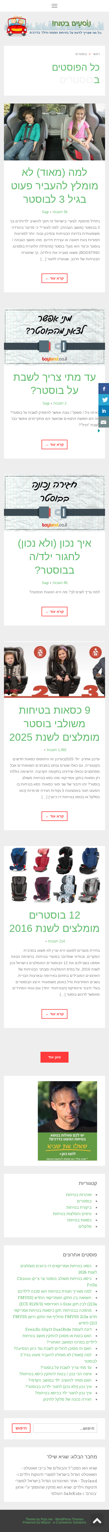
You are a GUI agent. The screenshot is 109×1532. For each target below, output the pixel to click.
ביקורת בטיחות (79, 1207)
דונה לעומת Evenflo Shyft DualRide (58, 1329)
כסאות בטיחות (79, 1220)
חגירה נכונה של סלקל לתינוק (67, 1399)
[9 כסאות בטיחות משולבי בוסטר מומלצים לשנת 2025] (54, 669)
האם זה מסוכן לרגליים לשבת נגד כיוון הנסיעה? (53, 1348)
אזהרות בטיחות (79, 1194)
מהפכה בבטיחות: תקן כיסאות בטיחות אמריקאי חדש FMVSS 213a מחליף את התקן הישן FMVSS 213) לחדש (55, 1317)
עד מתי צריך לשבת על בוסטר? (66, 1367)
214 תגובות (56, 941)
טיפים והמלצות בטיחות (72, 1213)
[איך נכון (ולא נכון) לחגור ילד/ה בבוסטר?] (54, 502)
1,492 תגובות (56, 750)
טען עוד (54, 1057)
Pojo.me (47, 1519)
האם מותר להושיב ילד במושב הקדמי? (60, 1380)
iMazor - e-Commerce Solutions (63, 1522)
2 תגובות (59, 403)
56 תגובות (60, 212)
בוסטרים (84, 1200)
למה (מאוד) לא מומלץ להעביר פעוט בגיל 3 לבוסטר (54, 186)
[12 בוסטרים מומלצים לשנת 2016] (54, 874)
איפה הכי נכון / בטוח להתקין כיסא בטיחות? (55, 1373)
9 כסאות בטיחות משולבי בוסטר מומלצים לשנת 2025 (54, 723)
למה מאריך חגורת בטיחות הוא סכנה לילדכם (55, 1291)
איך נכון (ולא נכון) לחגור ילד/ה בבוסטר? (54, 556)
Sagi (45, 212)
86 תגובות (60, 583)
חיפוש (21, 1428)
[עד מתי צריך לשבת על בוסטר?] (54, 336)
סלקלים (85, 1226)
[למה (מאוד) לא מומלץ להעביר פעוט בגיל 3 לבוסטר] (54, 132)
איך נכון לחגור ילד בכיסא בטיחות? (63, 1392)
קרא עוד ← (54, 278)
